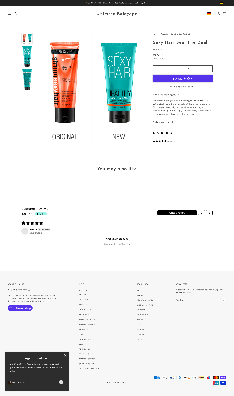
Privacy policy (86, 354)
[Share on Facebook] (154, 133)
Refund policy (85, 339)
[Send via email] (166, 133)
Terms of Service (87, 324)
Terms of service (87, 359)
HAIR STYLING (142, 315)
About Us (83, 305)
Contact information (89, 369)
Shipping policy (86, 364)
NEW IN (140, 295)
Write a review (177, 212)
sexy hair (157, 49)
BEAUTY (140, 320)
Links (81, 334)
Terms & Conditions (88, 319)
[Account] (218, 13)
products (164, 34)
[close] (65, 355)
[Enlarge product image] (92, 87)
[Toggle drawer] (9, 14)
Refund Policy (85, 310)
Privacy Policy (86, 329)
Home (155, 34)
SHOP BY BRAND (143, 330)
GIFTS (139, 325)
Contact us (84, 300)
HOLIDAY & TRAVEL (145, 300)
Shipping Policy (86, 315)
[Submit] (61, 382)
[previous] (82, 2)
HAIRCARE (141, 310)
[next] (152, 2)
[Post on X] (158, 133)
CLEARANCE (142, 335)
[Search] (15, 13)
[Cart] (224, 13)
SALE (139, 290)
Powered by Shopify (117, 383)
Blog (81, 344)
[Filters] (201, 212)
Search (82, 295)
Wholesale (84, 290)
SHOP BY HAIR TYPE (145, 305)
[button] (171, 133)
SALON (139, 339)
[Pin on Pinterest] (162, 133)
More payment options (183, 86)
